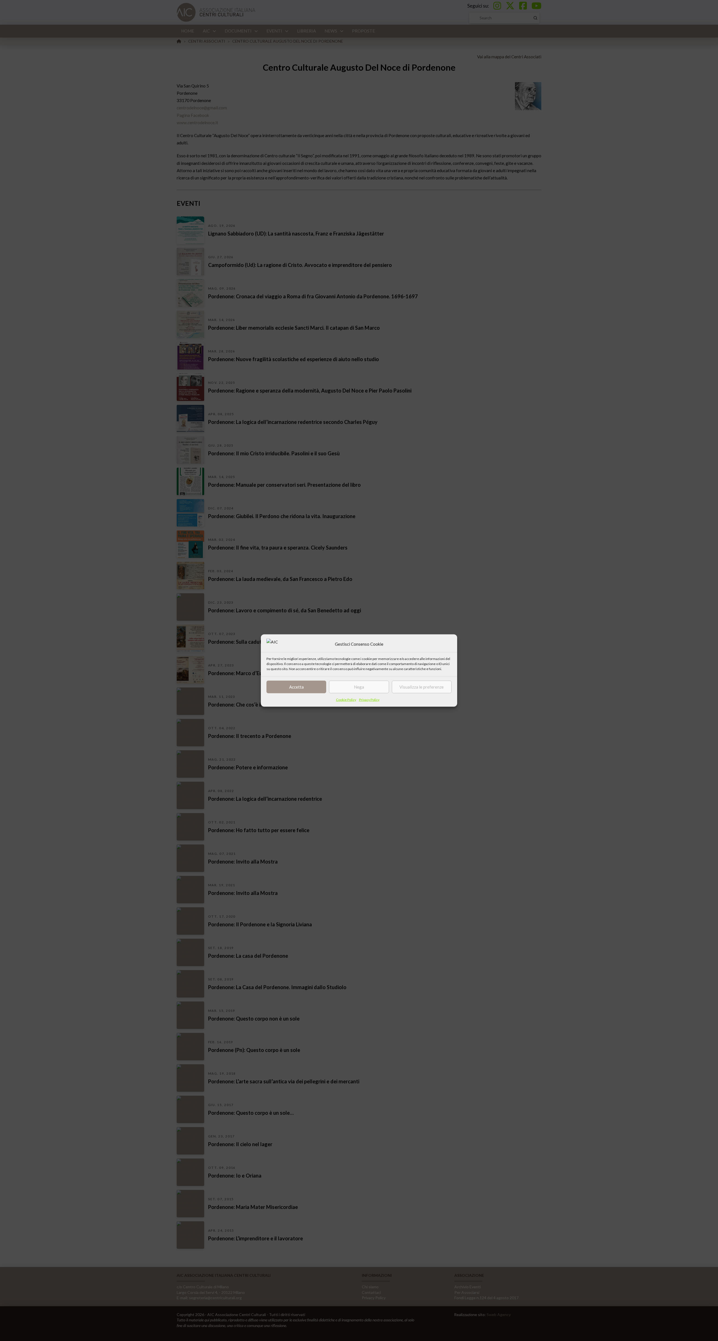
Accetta (296, 686)
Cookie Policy (346, 699)
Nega (359, 686)
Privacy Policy (369, 699)
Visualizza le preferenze (421, 686)
